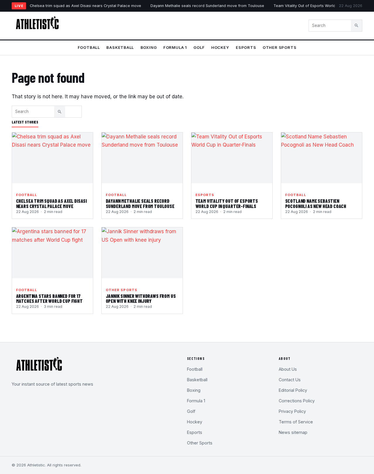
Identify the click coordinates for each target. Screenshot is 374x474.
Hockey (220, 47)
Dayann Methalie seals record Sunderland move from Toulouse (207, 6)
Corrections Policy (297, 400)
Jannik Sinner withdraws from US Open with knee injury (141, 298)
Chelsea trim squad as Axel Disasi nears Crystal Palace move (85, 6)
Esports (246, 47)
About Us (288, 369)
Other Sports (279, 47)
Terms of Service (296, 421)
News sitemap (293, 432)
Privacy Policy (292, 411)
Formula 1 (175, 47)
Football (89, 47)
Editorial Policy (293, 390)
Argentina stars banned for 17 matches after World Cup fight (49, 298)
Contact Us (290, 379)
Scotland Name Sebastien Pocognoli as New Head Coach (315, 203)
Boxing (149, 47)
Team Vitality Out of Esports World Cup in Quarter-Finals (226, 203)
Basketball (120, 47)
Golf (199, 47)
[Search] (356, 25)
